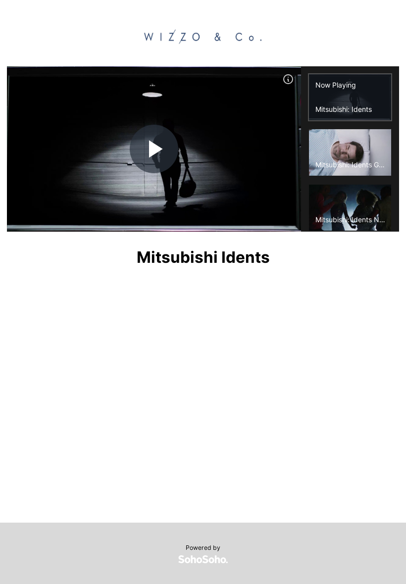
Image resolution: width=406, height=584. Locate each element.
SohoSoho (203, 559)
